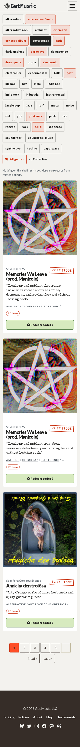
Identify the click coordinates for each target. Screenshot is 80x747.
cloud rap (30, 306)
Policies (23, 717)
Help (49, 717)
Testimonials (66, 717)
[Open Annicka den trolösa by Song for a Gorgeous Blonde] (40, 529)
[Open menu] (72, 6)
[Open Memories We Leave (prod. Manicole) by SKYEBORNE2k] (40, 217)
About (37, 717)
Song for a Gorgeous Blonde (23, 580)
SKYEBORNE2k (15, 269)
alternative (16, 604)
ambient (12, 306)
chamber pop (55, 604)
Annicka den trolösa (26, 586)
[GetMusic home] (21, 6)
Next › (32, 658)
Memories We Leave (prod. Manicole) (26, 276)
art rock (35, 604)
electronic (50, 306)
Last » (48, 658)
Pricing (9, 717)
